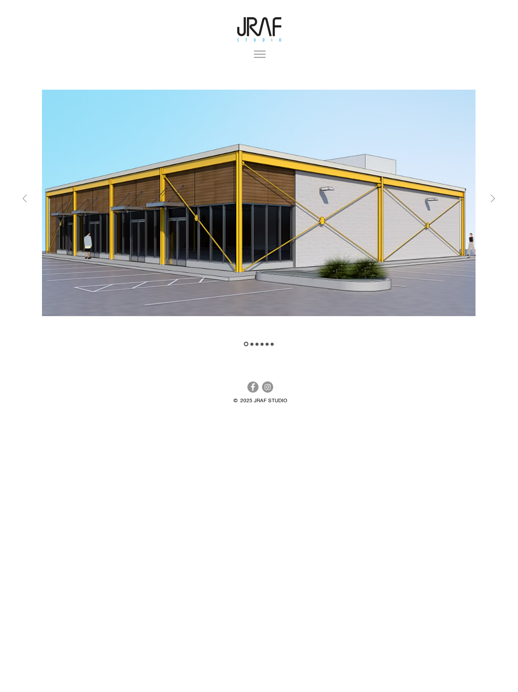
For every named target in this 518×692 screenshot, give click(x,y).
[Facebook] (252, 387)
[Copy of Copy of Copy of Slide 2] (267, 343)
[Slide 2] (256, 343)
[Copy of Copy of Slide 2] (262, 343)
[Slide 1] (246, 344)
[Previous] (25, 199)
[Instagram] (267, 387)
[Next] (493, 199)
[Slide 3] (272, 343)
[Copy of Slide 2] (251, 343)
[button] (260, 54)
